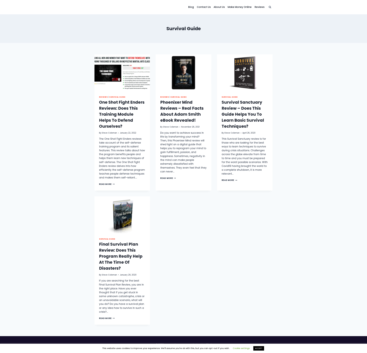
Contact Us (204, 7)
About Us (219, 7)
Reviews (259, 7)
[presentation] (122, 72)
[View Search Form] (270, 7)
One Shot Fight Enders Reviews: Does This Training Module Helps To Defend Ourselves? (122, 114)
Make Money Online (240, 7)
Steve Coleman (109, 133)
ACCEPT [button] (258, 348)
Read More (107, 184)
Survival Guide (117, 97)
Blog (191, 7)
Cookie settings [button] (241, 348)
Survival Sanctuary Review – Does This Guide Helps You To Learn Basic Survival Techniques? (243, 114)
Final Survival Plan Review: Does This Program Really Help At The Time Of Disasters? (120, 256)
